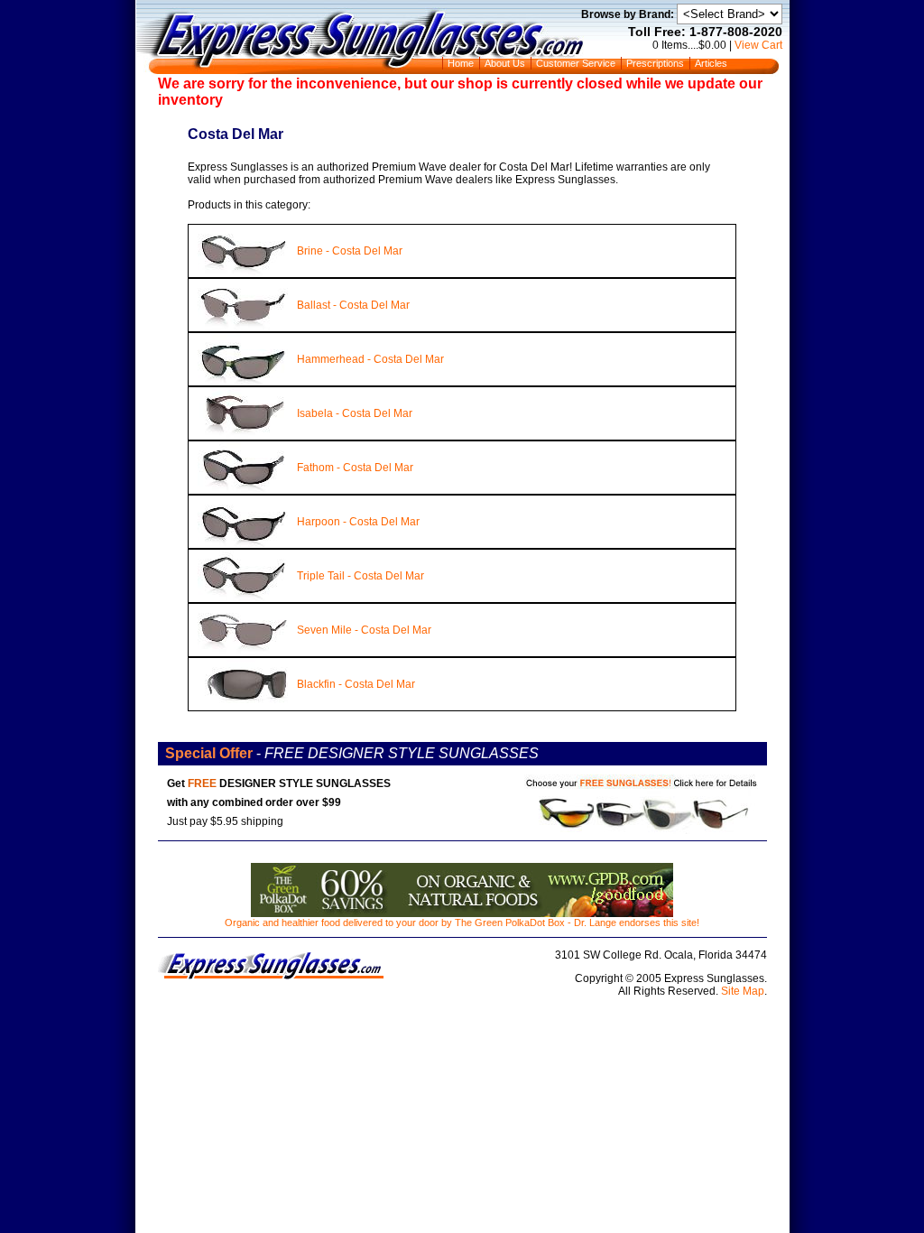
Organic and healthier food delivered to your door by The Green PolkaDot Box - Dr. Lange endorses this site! (462, 922)
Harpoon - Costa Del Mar (358, 521)
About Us (505, 63)
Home (461, 63)
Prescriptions (655, 63)
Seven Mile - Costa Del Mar (364, 630)
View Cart (758, 45)
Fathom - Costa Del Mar (355, 467)
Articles (711, 63)
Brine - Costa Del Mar (349, 251)
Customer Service (575, 63)
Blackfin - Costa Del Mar (356, 684)
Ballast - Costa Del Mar (353, 305)
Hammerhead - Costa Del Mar (370, 359)
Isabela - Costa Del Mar (354, 413)
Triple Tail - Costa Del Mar (360, 576)
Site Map (742, 991)
